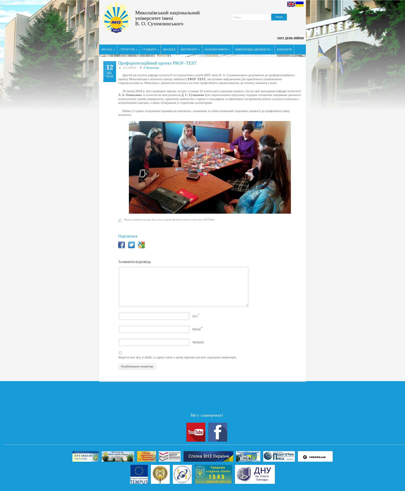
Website (198, 342)
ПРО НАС (108, 49)
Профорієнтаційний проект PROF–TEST (157, 63)
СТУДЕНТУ (150, 49)
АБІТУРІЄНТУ (190, 49)
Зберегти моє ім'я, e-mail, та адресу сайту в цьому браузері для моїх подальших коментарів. (177, 357)
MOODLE (169, 49)
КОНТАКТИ (284, 49)
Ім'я (194, 316)
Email (196, 329)
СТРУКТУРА (128, 49)
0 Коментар (151, 67)
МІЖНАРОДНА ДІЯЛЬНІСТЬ (254, 49)
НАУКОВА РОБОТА (218, 49)
